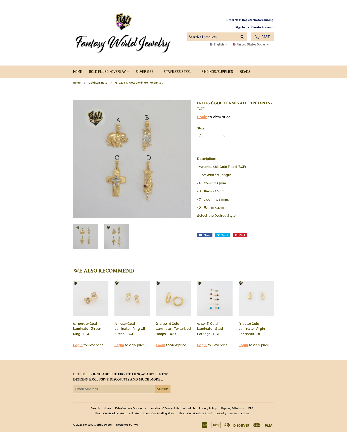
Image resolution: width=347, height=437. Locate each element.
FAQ (250, 408)
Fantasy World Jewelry (97, 424)
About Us (189, 408)
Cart (265, 36)
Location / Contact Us (164, 408)
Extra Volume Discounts (130, 408)
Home (77, 82)
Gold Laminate (98, 82)
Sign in (240, 27)
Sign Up (162, 389)
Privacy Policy (208, 408)
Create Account (262, 27)
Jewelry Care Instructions (232, 413)
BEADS (245, 71)
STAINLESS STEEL (178, 71)
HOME (77, 71)
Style (200, 128)
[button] (218, 44)
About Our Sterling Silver (159, 413)
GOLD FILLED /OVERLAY (108, 71)
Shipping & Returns (232, 408)
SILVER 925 (145, 71)
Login (202, 117)
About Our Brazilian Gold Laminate (117, 413)
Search (95, 408)
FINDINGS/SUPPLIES (217, 71)
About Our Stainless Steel (195, 413)
